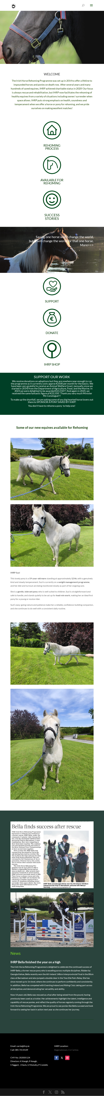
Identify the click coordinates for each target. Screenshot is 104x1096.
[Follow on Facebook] (56, 1058)
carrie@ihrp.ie (23, 1046)
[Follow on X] (62, 1058)
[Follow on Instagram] (67, 1058)
